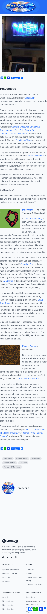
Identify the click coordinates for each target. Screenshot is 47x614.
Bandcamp (8, 281)
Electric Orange (29, 346)
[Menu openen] (43, 6)
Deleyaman (27, 210)
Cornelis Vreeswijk (20, 127)
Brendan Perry (27, 264)
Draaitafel (29, 98)
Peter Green (25, 130)
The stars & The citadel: (12, 467)
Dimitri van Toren (24, 140)
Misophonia (36, 459)
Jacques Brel (12, 130)
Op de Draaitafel (10, 463)
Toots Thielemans (19, 133)
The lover (23, 463)
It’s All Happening (34, 218)
